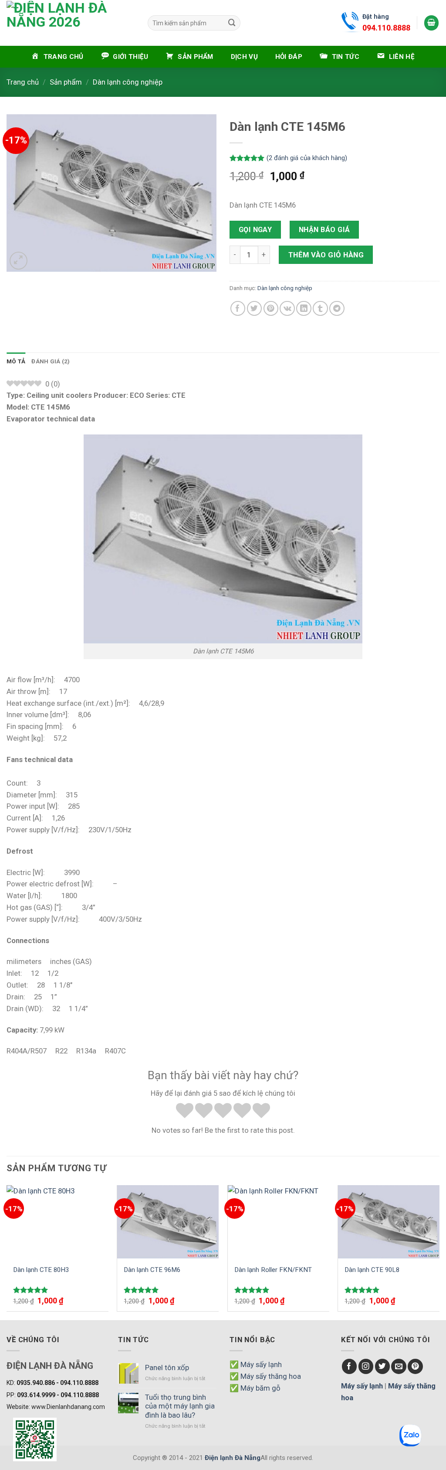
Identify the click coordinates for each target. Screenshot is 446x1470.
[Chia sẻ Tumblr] (320, 308)
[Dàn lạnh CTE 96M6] (168, 1221)
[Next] (439, 1251)
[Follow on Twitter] (382, 1366)
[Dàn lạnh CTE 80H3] (57, 1221)
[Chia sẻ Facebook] (238, 308)
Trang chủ (23, 82)
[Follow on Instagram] (366, 1366)
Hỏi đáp (288, 57)
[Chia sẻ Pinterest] (271, 308)
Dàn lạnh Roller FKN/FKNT (273, 1270)
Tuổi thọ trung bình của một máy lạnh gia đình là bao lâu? (180, 1406)
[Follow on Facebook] (349, 1366)
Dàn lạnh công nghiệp (127, 82)
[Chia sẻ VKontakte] (287, 308)
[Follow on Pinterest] (415, 1366)
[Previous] (7, 1251)
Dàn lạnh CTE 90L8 (372, 1270)
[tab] (16, 361)
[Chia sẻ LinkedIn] (303, 308)
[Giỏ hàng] (431, 22)
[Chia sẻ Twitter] (254, 308)
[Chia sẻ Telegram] (337, 308)
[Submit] (232, 23)
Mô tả (16, 361)
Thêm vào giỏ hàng (326, 254)
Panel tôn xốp (167, 1367)
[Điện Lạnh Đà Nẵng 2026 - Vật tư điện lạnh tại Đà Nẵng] (65, 23)
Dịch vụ (244, 57)
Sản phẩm (66, 82)
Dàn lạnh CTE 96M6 (152, 1270)
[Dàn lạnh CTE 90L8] (388, 1221)
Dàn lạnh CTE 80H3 (41, 1270)
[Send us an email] (398, 1366)
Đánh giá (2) (50, 361)
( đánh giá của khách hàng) (307, 158)
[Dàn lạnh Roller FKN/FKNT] (278, 1221)
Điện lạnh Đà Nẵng (232, 1458)
